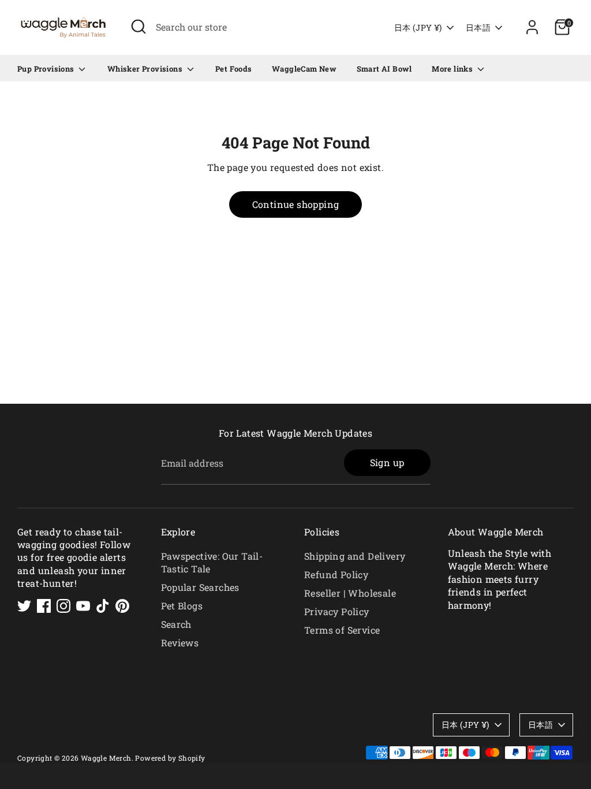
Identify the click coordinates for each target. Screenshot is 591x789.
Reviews (180, 643)
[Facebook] (44, 606)
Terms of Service (342, 630)
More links (453, 69)
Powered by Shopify (170, 757)
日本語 (478, 27)
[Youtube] (83, 606)
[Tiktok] (103, 606)
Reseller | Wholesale (350, 593)
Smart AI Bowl (384, 69)
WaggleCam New (304, 69)
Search (176, 624)
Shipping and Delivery (354, 556)
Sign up (387, 462)
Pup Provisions (46, 69)
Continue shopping (295, 204)
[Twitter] (24, 606)
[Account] (532, 27)
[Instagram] (63, 606)
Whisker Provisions (146, 69)
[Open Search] (138, 26)
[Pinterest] (122, 606)
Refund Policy (336, 574)
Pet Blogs (182, 606)
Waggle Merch (106, 757)
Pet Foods (233, 69)
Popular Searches (200, 587)
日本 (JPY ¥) (418, 27)
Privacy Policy (336, 611)
